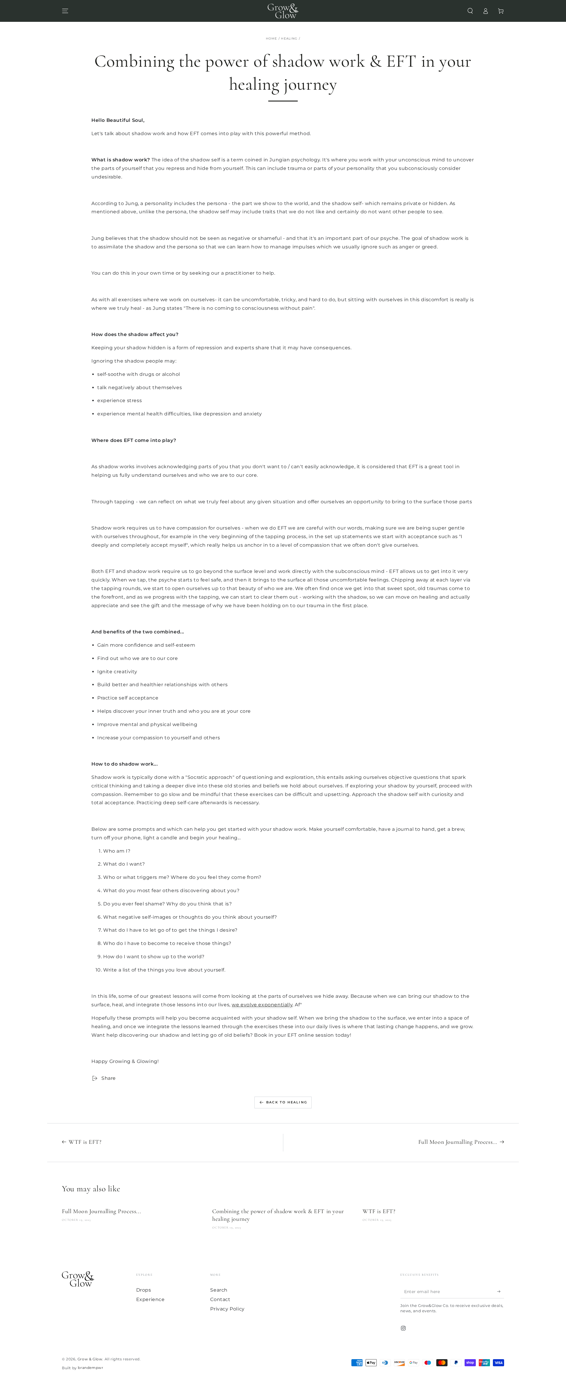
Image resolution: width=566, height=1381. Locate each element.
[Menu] (65, 10)
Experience (150, 1299)
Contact (220, 1299)
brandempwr (90, 1367)
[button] (470, 10)
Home (271, 38)
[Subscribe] (500, 1291)
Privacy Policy (227, 1309)
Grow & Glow (90, 1359)
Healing (289, 38)
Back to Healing (286, 1102)
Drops (143, 1290)
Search (219, 1290)
